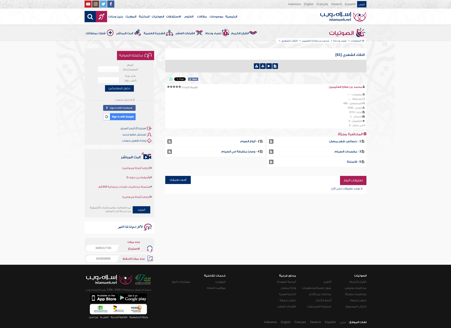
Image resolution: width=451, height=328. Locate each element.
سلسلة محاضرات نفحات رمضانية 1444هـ (124, 181)
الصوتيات (158, 16)
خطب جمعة (358, 300)
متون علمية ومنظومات (316, 288)
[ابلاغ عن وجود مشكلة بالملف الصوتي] (257, 66)
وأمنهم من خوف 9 (138, 171)
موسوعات (216, 16)
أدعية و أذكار (323, 300)
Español (350, 4)
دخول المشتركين (119, 88)
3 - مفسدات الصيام (348, 151)
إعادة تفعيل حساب (134, 140)
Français (322, 4)
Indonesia (294, 4)
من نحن (93, 317)
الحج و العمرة (287, 294)
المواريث (130, 16)
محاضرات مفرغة (355, 294)
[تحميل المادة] (263, 66)
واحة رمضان (288, 288)
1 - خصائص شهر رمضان (345, 141)
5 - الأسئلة (354, 161)
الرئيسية (231, 16)
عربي (362, 4)
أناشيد (327, 281)
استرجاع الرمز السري (133, 128)
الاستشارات (173, 16)
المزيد (141, 209)
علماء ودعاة (213, 33)
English (309, 4)
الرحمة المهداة (286, 281)
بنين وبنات (115, 16)
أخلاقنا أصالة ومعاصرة (136, 162)
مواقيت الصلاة (216, 288)
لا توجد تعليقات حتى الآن (346, 188)
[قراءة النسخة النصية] (275, 66)
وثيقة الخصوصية (138, 317)
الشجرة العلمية (154, 33)
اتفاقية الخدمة (119, 317)
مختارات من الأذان (320, 294)
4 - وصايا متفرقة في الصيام (240, 151)
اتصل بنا (104, 317)
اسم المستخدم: (130, 67)
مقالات (202, 16)
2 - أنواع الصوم (249, 141)
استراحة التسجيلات (319, 306)
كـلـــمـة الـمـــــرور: (130, 78)
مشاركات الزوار (181, 281)
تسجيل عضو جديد (134, 134)
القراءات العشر (185, 33)
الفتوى (188, 16)
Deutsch (336, 4)
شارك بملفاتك (96, 33)
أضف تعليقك (178, 180)
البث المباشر (124, 33)
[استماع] (269, 66)
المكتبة (144, 16)
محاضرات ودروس (355, 288)
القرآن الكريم (240, 33)
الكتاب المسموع (355, 306)
